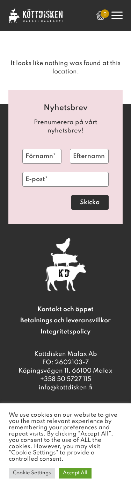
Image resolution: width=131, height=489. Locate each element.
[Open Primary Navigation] (117, 15)
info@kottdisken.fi (65, 387)
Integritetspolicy (65, 332)
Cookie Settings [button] (32, 472)
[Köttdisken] (36, 21)
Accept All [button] (75, 472)
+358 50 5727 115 (65, 379)
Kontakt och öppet (65, 309)
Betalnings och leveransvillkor (65, 320)
